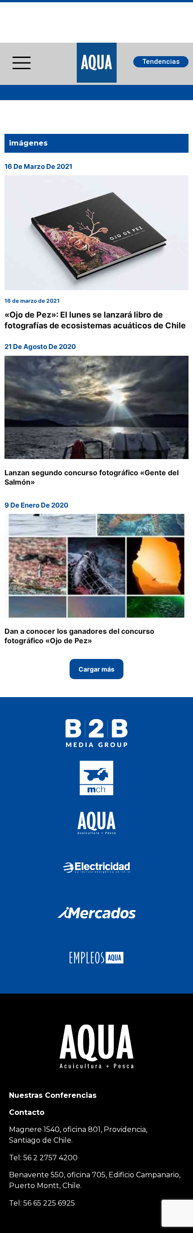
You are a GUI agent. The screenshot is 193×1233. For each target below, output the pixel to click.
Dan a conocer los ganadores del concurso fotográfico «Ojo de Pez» (79, 636)
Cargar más (96, 669)
